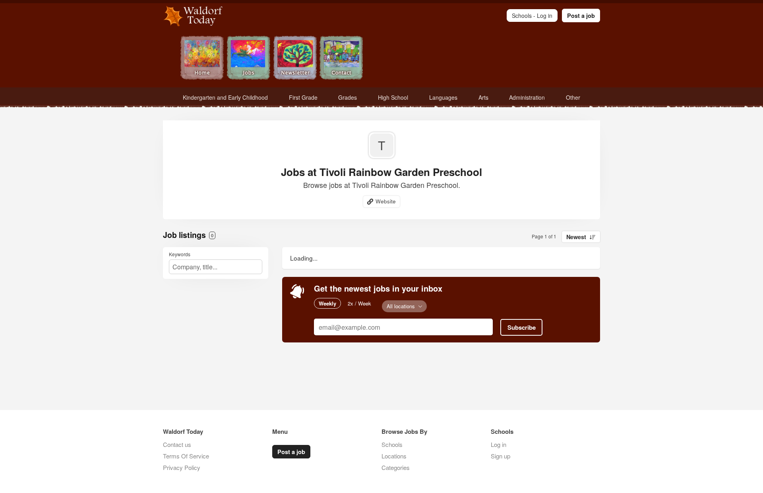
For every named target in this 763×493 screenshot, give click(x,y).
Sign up (500, 456)
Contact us (177, 444)
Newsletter (295, 58)
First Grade (303, 97)
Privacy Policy (181, 467)
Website (386, 201)
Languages (443, 97)
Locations (394, 456)
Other (573, 97)
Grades (347, 97)
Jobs (248, 58)
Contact (341, 58)
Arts (483, 97)
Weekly (327, 303)
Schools (392, 444)
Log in (498, 444)
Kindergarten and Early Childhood (225, 97)
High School (393, 97)
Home (202, 58)
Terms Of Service (186, 456)
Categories (396, 467)
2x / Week (359, 303)
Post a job (581, 15)
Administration (527, 97)
